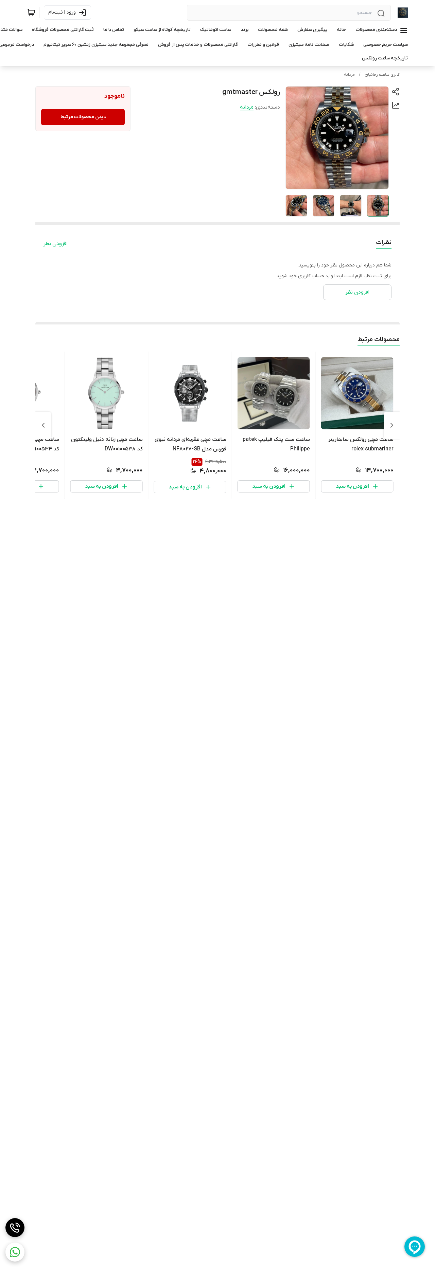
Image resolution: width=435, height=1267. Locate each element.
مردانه (349, 74)
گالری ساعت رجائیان (382, 74)
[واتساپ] (14, 1252)
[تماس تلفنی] (14, 1227)
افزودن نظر (56, 243)
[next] (43, 425)
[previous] (392, 425)
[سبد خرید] (31, 12)
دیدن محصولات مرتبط (83, 117)
